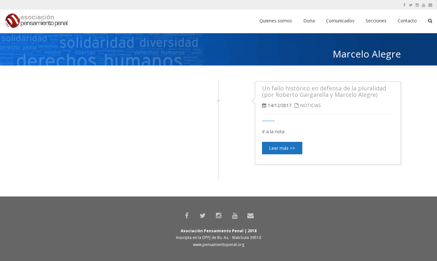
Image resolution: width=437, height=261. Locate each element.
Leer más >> (282, 148)
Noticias (310, 105)
